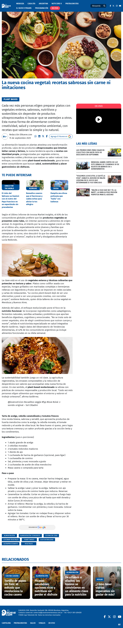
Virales (42, 623)
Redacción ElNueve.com (20, 134)
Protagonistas (72, 4)
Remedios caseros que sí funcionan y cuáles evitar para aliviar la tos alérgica (34, 198)
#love (49, 402)
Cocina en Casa (51, 536)
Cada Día (31, 4)
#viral (55, 402)
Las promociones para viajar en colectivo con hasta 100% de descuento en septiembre (90, 152)
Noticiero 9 (57, 4)
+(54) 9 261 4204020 (74, 613)
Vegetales (29, 544)
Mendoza (20, 4)
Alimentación (9, 536)
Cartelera (6, 623)
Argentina (43, 4)
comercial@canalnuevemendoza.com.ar (47, 613)
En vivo (55, 8)
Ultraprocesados (10, 544)
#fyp (44, 402)
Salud (33, 623)
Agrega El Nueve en (59, 136)
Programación (41, 8)
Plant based (29, 540)
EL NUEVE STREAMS (24, 8)
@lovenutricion (16, 402)
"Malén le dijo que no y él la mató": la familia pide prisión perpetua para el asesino (104, 192)
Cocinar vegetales (10, 540)
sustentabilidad (46, 540)
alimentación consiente (30, 536)
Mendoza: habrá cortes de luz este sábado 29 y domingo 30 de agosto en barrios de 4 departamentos (105, 165)
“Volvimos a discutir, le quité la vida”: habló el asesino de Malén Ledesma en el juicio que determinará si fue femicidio (90, 179)
